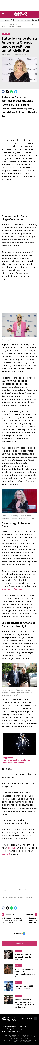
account (12, 847)
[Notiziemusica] (21, 14)
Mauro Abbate (7, 55)
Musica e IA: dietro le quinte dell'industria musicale (23, 957)
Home (3, 25)
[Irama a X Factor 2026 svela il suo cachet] (8, 986)
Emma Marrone (24, 20)
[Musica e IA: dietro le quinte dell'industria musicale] (8, 956)
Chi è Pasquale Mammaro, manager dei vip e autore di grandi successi (12, 920)
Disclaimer (23, 1026)
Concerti (35, 20)
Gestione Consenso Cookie (11, 1032)
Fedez (13, 20)
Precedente (9, 914)
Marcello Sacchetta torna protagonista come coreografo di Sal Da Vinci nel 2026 (24, 1003)
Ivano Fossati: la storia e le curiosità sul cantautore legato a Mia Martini (25, 973)
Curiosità (9, 25)
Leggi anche (19, 943)
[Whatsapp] (11, 91)
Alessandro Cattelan (12, 589)
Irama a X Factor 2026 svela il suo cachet (24, 987)
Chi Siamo (5, 1026)
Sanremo (5, 20)
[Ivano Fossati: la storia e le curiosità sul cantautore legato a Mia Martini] (8, 971)
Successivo (30, 914)
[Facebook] (3, 91)
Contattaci (14, 1026)
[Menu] (3, 14)
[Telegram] (15, 91)
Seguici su (18, 933)
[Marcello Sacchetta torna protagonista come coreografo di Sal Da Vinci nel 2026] (8, 1002)
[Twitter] (7, 91)
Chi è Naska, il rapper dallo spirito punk (32, 920)
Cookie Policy (17, 1029)
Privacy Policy (6, 1029)
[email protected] (6, 1037)
